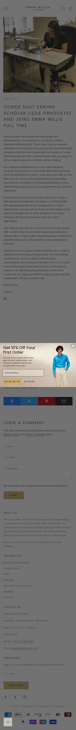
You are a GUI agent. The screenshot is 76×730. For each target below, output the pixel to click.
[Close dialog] (73, 346)
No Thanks (29, 381)
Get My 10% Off (12, 381)
